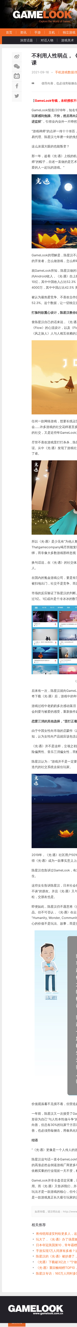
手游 (37, 32)
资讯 (23, 32)
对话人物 (47, 40)
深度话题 (26, 40)
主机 (52, 32)
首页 (9, 32)
